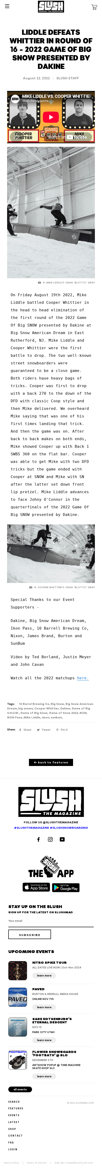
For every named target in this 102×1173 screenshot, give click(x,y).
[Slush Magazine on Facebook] (39, 840)
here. (83, 678)
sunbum (56, 718)
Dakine (65, 709)
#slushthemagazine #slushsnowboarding (51, 828)
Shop (12, 1129)
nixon (45, 718)
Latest (14, 1122)
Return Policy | (15, 1162)
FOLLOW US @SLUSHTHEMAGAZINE (51, 822)
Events (14, 1115)
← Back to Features (51, 763)
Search (14, 1101)
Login (13, 1149)
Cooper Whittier (46, 709)
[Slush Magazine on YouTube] (63, 840)
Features (15, 1108)
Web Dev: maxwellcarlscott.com (74, 1162)
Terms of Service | (40, 1162)
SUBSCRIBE (30, 935)
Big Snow (57, 704)
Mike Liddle (31, 718)
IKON (83, 713)
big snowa (25, 709)
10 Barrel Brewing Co (34, 704)
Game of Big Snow (33, 713)
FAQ (11, 1142)
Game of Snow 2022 (63, 713)
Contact (15, 1135)
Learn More (44, 975)
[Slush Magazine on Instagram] (51, 840)
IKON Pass (14, 718)
